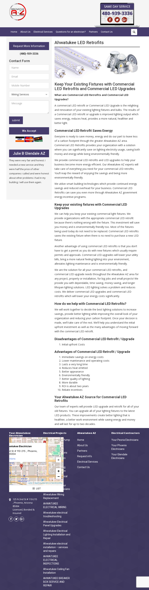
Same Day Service (117, 7)
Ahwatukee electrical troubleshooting (55, 514)
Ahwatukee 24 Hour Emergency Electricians (56, 487)
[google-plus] (124, 19)
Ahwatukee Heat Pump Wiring (56, 441)
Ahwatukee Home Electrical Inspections (55, 451)
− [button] (58, 476)
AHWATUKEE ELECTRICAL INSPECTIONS (51, 560)
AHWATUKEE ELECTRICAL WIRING (54, 505)
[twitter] (117, 19)
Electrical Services (43, 31)
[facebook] (110, 19)
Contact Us (106, 31)
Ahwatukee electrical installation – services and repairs (55, 547)
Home (14, 31)
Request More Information (29, 46)
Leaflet (30, 483)
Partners (93, 31)
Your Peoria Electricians (124, 439)
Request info (84, 456)
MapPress (38, 483)
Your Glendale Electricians (119, 456)
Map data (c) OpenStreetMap (52, 483)
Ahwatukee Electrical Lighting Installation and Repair (56, 534)
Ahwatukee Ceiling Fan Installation (56, 571)
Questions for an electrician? (71, 31)
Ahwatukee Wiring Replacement (53, 496)
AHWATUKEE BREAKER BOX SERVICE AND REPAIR (56, 582)
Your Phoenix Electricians (119, 447)
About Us (25, 31)
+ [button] (58, 470)
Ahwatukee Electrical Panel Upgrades (55, 523)
